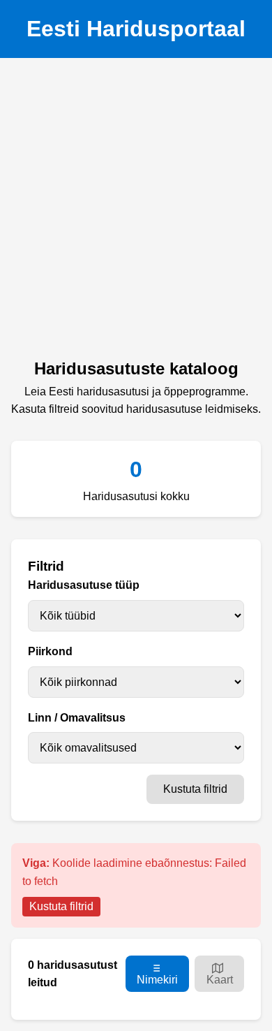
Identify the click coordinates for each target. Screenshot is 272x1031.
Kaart (219, 980)
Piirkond (50, 651)
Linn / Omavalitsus (77, 718)
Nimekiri (157, 980)
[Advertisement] (136, 212)
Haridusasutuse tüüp (83, 585)
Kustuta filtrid (195, 789)
